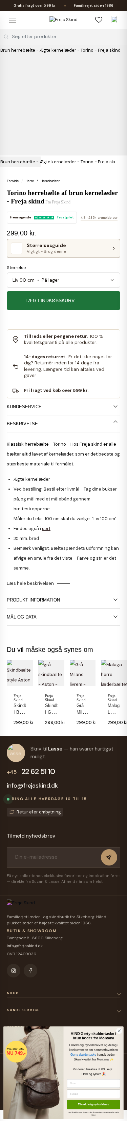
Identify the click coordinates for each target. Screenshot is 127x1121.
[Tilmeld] (109, 857)
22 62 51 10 (31, 772)
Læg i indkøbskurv (50, 300)
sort (46, 528)
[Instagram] (13, 970)
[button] (6, 691)
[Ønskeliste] (98, 19)
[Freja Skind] (63, 19)
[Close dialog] (119, 1031)
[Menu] (12, 20)
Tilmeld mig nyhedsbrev (93, 1104)
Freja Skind (61, 202)
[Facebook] (30, 970)
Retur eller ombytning (39, 812)
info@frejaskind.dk (32, 785)
